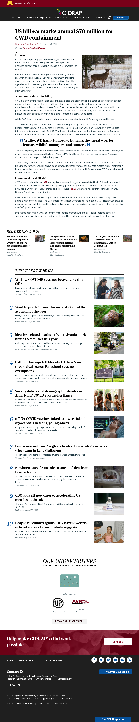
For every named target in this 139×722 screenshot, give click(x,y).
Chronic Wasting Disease (33, 48)
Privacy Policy (61, 703)
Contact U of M (44, 703)
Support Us (118, 642)
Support (121, 17)
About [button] (98, 17)
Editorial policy (30, 660)
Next (37, 231)
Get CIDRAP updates (113, 719)
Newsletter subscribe (116, 672)
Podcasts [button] (61, 17)
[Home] (69, 11)
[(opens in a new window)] (22, 3)
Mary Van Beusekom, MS (26, 44)
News (18, 17)
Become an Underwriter (69, 621)
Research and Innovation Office (20, 703)
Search (109, 18)
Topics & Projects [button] (37, 17)
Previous (34, 231)
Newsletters (81, 17)
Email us (15, 685)
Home (10, 660)
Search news (54, 660)
